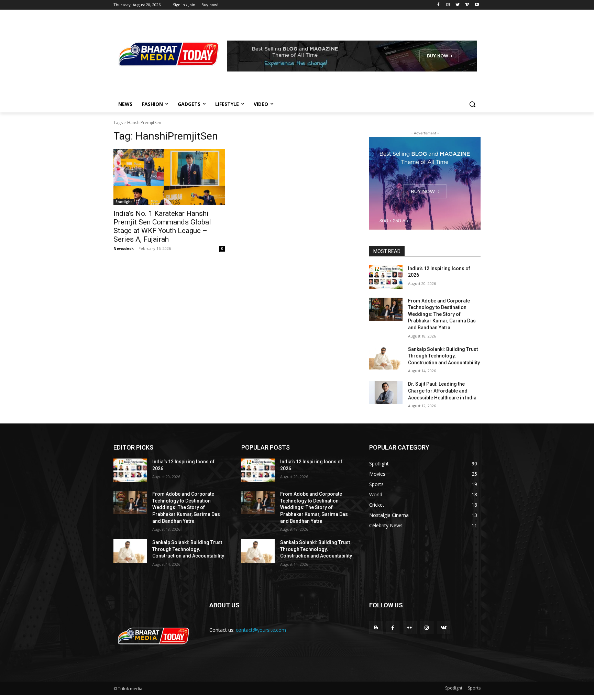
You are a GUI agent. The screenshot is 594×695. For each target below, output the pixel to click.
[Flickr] (409, 627)
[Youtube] (477, 5)
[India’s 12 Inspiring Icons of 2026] (386, 277)
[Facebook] (438, 5)
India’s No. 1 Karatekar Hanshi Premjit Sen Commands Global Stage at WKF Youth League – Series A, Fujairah (162, 226)
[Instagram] (448, 5)
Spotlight (124, 201)
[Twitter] (458, 5)
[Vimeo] (467, 5)
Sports (474, 688)
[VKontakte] (443, 627)
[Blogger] (376, 627)
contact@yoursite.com (261, 630)
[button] (472, 104)
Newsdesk (123, 248)
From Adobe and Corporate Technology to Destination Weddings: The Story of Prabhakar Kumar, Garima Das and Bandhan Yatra (442, 314)
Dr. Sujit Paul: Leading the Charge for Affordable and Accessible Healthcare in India (442, 390)
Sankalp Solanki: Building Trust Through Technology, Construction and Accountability (444, 355)
